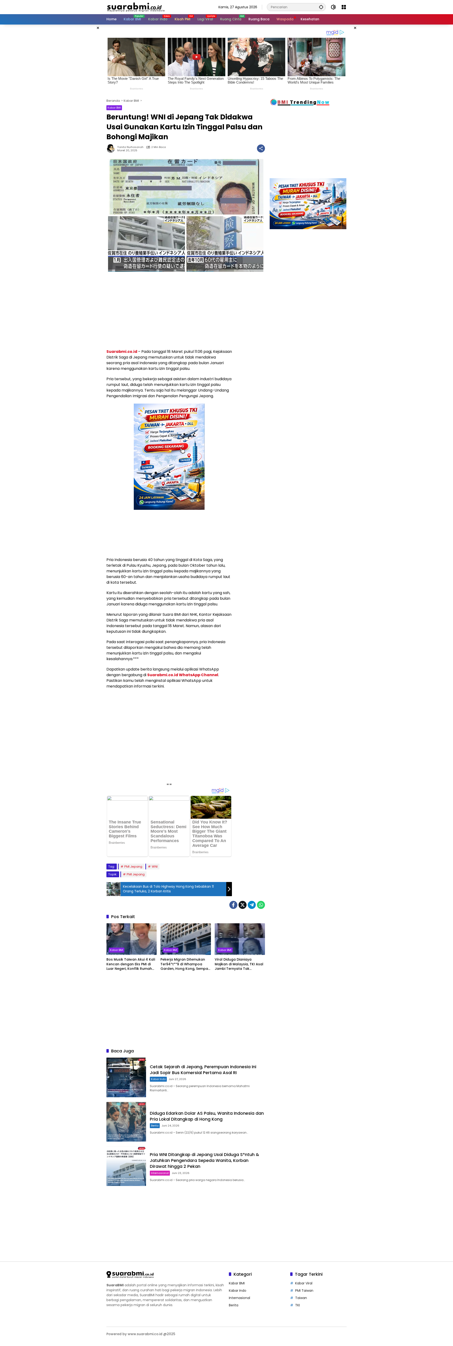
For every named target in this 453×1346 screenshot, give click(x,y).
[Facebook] (233, 905)
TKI (297, 1305)
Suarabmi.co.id (121, 351)
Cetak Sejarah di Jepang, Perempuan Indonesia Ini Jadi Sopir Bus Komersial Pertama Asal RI (203, 1070)
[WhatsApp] (261, 905)
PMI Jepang (133, 866)
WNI (155, 866)
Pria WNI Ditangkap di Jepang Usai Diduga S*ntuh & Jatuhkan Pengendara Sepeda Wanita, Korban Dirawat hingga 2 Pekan (204, 1160)
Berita (155, 1125)
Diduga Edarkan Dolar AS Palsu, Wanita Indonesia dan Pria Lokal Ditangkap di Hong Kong (207, 1116)
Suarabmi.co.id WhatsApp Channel (182, 675)
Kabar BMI (114, 108)
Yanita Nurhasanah (130, 147)
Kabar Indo (158, 1079)
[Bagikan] (261, 148)
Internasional (160, 1173)
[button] (321, 7)
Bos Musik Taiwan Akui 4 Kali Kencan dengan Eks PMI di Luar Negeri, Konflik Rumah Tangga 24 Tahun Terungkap (130, 964)
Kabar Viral (303, 1283)
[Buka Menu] (344, 7)
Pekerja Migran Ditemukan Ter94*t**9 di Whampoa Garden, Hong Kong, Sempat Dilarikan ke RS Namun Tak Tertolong (185, 964)
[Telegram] (252, 905)
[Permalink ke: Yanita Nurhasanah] (111, 148)
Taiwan (301, 1297)
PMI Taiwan (304, 1290)
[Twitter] (243, 905)
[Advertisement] (82, 95)
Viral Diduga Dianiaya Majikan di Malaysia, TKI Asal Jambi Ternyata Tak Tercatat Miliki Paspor (239, 964)
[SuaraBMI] (156, 6)
